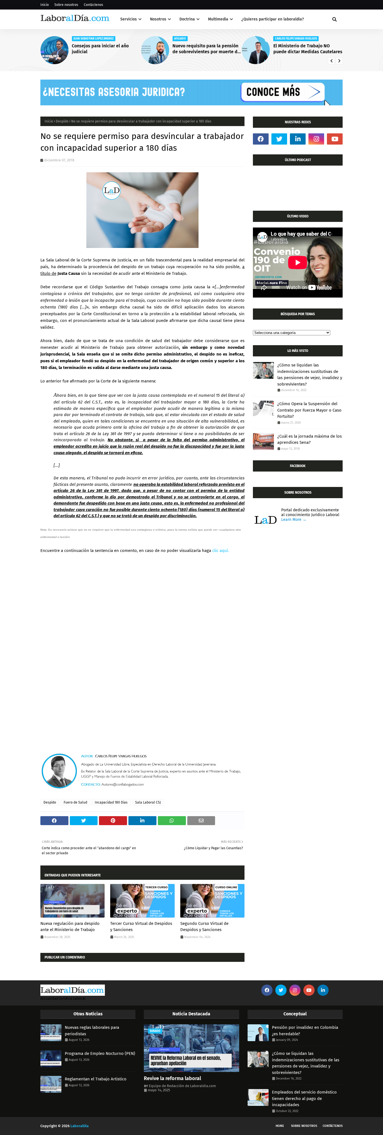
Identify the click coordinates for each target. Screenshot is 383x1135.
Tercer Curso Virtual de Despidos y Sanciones (141, 926)
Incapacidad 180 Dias (111, 802)
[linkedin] (298, 139)
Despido (62, 121)
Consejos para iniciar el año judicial (100, 48)
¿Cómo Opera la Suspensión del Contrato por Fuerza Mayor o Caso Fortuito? (309, 410)
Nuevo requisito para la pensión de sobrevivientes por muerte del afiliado (206, 49)
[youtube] (335, 139)
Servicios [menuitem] (128, 19)
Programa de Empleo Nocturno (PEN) (100, 1053)
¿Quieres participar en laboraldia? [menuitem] (272, 19)
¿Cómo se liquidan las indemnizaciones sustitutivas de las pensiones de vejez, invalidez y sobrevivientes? (309, 375)
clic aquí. (220, 550)
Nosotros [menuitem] (158, 19)
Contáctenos (93, 5)
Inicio (44, 5)
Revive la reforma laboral (172, 1078)
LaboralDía (79, 1126)
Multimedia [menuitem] (218, 19)
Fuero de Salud (75, 802)
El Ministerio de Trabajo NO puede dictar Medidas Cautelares (307, 48)
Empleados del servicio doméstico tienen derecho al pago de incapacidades (304, 1098)
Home (280, 1126)
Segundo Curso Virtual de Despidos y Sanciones (204, 926)
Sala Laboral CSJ (148, 802)
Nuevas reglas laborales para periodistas (92, 1030)
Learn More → (293, 519)
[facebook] (261, 139)
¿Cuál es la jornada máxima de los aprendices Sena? (309, 439)
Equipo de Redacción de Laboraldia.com (182, 1086)
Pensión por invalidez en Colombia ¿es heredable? (305, 1030)
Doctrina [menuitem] (187, 19)
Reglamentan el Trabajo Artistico (95, 1078)
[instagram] (316, 139)
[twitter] (279, 139)
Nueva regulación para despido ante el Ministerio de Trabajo (70, 926)
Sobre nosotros (66, 5)
